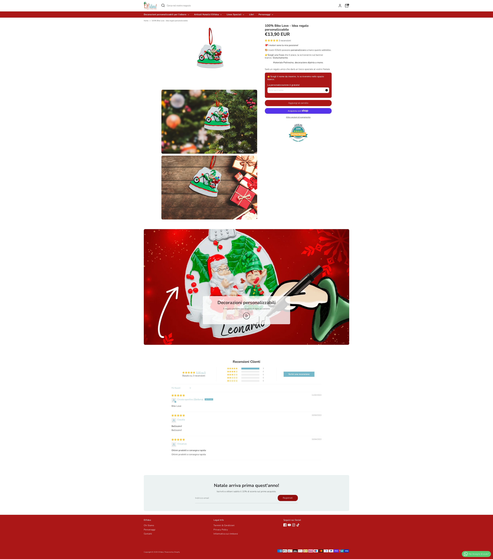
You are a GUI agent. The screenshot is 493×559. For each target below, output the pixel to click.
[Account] (340, 5)
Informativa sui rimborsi (226, 533)
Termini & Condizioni (224, 525)
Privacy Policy (221, 529)
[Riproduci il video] (246, 316)
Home (146, 21)
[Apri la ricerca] (163, 5)
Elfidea (161, 552)
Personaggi (265, 14)
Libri (251, 14)
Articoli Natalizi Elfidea (207, 14)
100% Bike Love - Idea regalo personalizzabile (170, 21)
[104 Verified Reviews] (298, 143)
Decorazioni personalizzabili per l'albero (165, 14)
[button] (272, 40)
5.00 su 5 (201, 372)
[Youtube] (289, 524)
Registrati (288, 497)
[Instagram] (293, 524)
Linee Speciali (234, 14)
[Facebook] (284, 524)
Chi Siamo (149, 525)
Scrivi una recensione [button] (299, 374)
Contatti (148, 533)
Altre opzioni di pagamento (298, 117)
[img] (178, 395)
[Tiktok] (298, 524)
